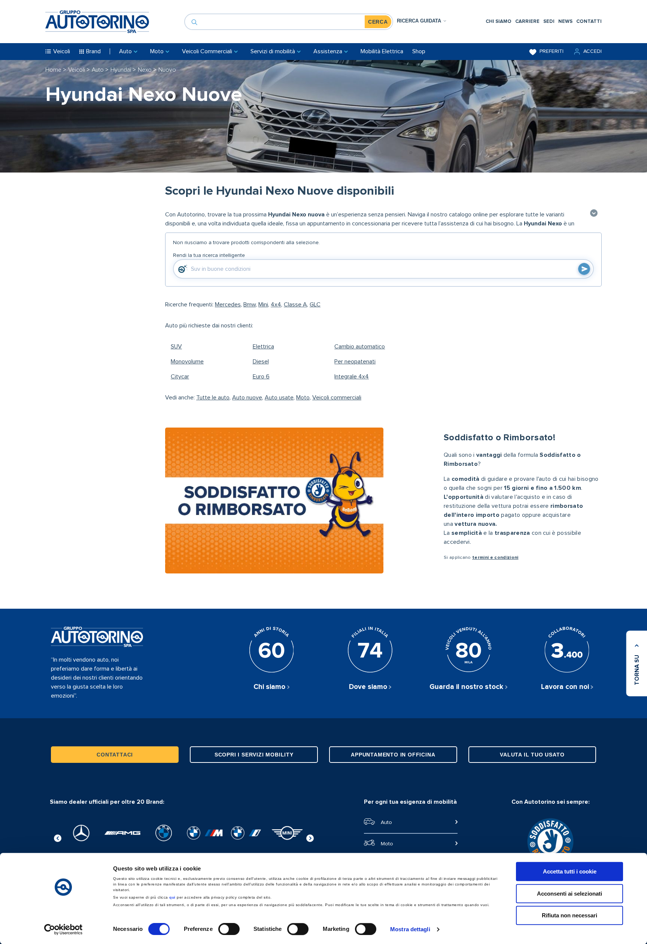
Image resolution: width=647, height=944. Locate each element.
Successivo (310, 837)
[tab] (421, 21)
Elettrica (263, 347)
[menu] (544, 21)
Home (54, 70)
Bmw (249, 305)
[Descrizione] (594, 213)
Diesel (261, 362)
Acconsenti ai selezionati (569, 893)
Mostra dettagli (410, 929)
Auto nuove (247, 398)
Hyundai (121, 70)
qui (172, 897)
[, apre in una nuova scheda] (81, 833)
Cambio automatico (359, 347)
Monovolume (187, 362)
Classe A (295, 305)
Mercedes (228, 305)
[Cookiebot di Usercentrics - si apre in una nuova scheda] (63, 929)
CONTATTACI (115, 755)
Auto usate (279, 398)
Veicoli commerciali (336, 398)
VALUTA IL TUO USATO (532, 755)
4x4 (276, 305)
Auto (98, 70)
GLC (315, 305)
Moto (303, 398)
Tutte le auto (213, 398)
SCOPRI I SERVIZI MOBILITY (254, 755)
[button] (587, 51)
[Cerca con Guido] (584, 269)
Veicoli (77, 70)
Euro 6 (261, 377)
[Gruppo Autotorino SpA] (97, 22)
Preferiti (552, 51)
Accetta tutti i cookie (569, 871)
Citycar (180, 377)
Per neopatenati (355, 362)
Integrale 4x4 (351, 377)
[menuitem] (498, 21)
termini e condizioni (495, 557)
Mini (263, 305)
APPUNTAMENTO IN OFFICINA (393, 755)
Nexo (145, 70)
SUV (176, 347)
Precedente (57, 837)
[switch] (229, 929)
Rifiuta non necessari (569, 915)
